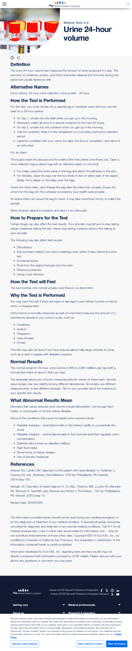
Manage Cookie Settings (24, 643)
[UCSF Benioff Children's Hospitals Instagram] (112, 590)
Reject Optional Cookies (90, 643)
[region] (66, 632)
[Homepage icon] (66, 4)
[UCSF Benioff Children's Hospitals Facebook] (101, 590)
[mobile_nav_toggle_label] (4, 4)
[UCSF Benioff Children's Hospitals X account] (106, 590)
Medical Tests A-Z (76, 22)
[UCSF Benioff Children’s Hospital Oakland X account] (112, 594)
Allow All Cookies (117, 643)
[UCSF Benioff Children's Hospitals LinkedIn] (117, 590)
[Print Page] (12, 57)
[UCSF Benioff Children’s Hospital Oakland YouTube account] (117, 594)
